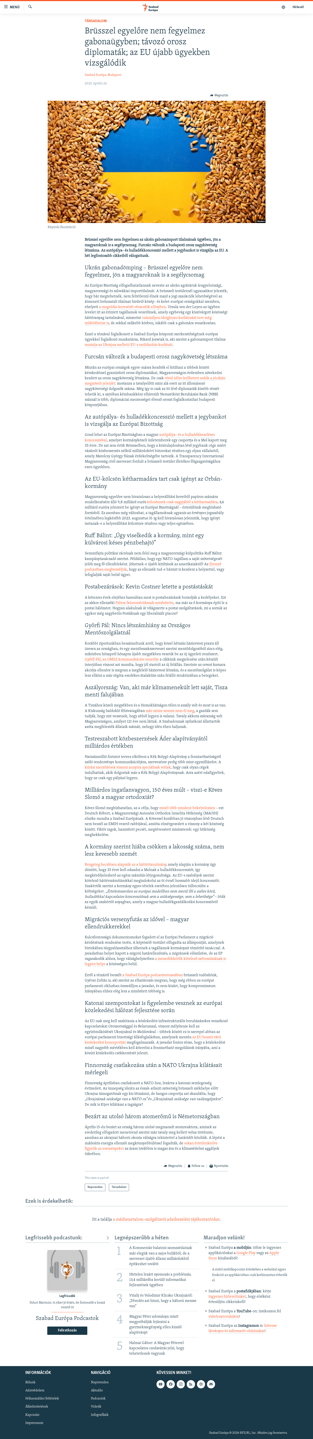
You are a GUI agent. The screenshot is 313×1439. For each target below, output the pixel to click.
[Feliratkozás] (211, 1384)
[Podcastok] (283, 7)
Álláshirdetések (36, 1406)
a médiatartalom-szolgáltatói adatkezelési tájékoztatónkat (166, 1219)
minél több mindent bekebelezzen (187, 808)
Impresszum (34, 1423)
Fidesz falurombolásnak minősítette (144, 603)
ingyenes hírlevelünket (227, 1297)
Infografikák (99, 1414)
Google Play (246, 1253)
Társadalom (96, 21)
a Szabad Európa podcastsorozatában (152, 975)
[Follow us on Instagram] (181, 1384)
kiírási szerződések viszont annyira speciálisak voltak (128, 768)
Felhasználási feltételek (42, 1398)
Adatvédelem (34, 1390)
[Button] (219, 95)
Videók (96, 1406)
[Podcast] (201, 1384)
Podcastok (98, 1398)
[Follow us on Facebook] (171, 1384)
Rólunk (30, 1382)
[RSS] (191, 1384)
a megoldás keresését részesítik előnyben (132, 307)
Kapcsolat (32, 1414)
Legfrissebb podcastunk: (53, 1238)
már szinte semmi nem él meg (170, 711)
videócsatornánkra (223, 1317)
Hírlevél (298, 7)
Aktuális (97, 1390)
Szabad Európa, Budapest (103, 75)
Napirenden (100, 1382)
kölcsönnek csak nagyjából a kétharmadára (182, 502)
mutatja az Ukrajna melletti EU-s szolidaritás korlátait (128, 345)
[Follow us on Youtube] (160, 1384)
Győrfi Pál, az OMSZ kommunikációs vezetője (122, 660)
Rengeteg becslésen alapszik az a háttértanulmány (125, 865)
